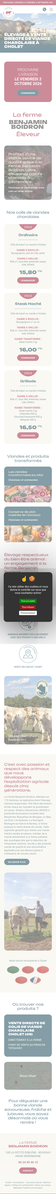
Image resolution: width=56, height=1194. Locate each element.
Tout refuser (28, 607)
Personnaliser (28, 613)
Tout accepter (28, 601)
